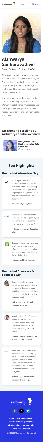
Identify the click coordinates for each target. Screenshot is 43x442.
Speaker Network (16, 422)
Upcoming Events (24, 418)
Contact (29, 422)
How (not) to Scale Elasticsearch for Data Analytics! (28, 144)
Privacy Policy (29, 425)
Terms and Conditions (22, 428)
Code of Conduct (13, 425)
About (11, 418)
